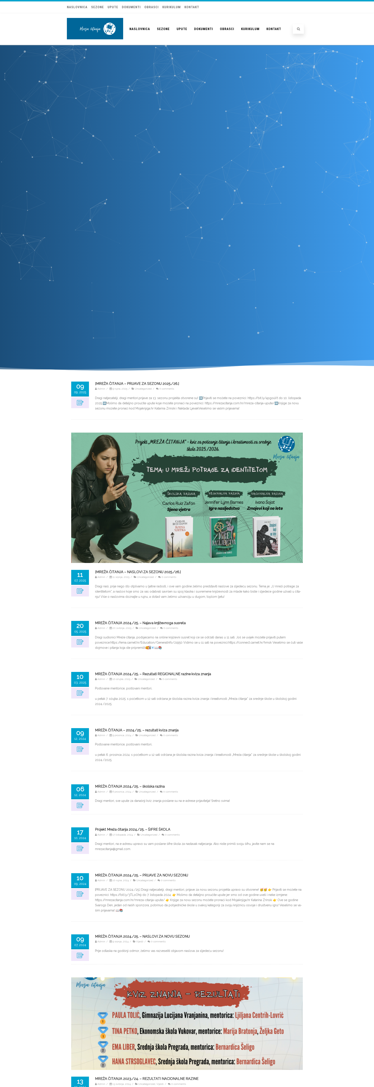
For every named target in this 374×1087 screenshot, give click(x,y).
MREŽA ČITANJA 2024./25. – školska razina (130, 786)
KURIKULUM (171, 7)
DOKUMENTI (131, 7)
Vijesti (139, 941)
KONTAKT (191, 7)
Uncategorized (143, 388)
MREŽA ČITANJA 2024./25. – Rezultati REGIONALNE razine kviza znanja (153, 674)
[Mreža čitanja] (95, 43)
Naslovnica (77, 7)
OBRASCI (151, 7)
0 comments (166, 388)
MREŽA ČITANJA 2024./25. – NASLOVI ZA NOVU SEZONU (142, 936)
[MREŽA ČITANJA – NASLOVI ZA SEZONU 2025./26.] (138, 572)
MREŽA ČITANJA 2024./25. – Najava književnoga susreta (140, 623)
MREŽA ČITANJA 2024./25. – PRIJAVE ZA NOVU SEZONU (141, 875)
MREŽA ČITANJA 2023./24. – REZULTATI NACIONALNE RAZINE (146, 1079)
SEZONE (97, 7)
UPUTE (113, 7)
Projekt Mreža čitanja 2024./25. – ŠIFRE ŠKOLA (132, 829)
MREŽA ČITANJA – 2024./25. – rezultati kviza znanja (137, 730)
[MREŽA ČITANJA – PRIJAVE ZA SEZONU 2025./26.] (137, 384)
